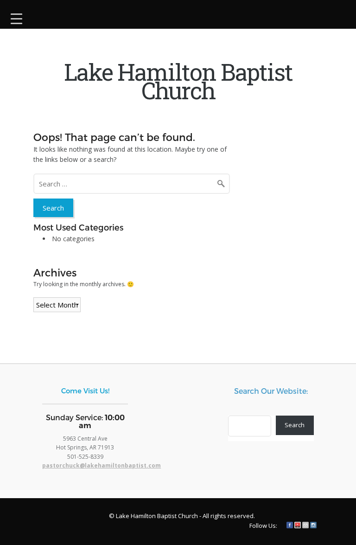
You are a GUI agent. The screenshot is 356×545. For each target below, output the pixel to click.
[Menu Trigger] (16, 17)
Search (295, 425)
